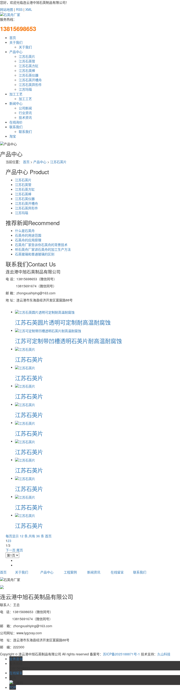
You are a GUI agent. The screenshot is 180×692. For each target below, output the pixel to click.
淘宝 (12, 136)
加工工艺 (15, 94)
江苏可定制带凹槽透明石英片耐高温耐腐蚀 (68, 341)
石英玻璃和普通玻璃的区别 (34, 254)
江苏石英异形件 (30, 84)
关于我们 (15, 42)
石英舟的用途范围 (28, 235)
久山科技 (163, 654)
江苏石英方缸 (28, 65)
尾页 (19, 550)
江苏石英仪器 (28, 75)
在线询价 (15, 122)
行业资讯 (25, 112)
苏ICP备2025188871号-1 (121, 654)
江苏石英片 (27, 56)
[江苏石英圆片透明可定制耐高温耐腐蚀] (45, 311)
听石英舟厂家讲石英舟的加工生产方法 (43, 249)
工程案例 (70, 572)
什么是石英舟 (25, 230)
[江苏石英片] (25, 348)
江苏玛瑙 (25, 89)
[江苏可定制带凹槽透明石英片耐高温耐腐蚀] (48, 330)
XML (28, 9)
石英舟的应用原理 (28, 240)
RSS (19, 9)
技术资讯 (25, 117)
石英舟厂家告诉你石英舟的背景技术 (41, 244)
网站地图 (6, 9)
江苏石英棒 (27, 70)
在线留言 (117, 572)
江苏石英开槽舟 (30, 79)
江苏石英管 (27, 61)
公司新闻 (25, 108)
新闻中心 (15, 103)
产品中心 (15, 51)
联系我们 (15, 126)
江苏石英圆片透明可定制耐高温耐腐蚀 (63, 322)
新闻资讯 (93, 572)
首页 (12, 37)
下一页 (10, 550)
